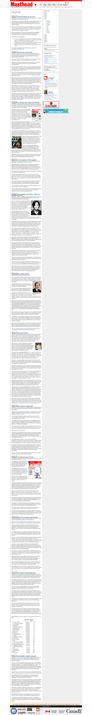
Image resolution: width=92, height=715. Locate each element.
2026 (46, 12)
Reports (65, 5)
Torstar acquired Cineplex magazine (50, 47)
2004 (46, 36)
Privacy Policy (71, 704)
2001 (46, 40)
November (48, 21)
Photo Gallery (52, 5)
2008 (46, 17)
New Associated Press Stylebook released (51, 63)
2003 (46, 37)
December (48, 20)
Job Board (20, 704)
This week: (49, 7)
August (48, 25)
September (48, 24)
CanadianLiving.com (27, 60)
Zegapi (22, 134)
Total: (45, 7)
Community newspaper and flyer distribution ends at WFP (49, 55)
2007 (46, 18)
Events (55, 2)
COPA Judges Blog (51, 77)
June (47, 27)
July (47, 26)
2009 (46, 16)
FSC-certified (22, 107)
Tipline (58, 704)
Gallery (41, 704)
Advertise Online (63, 704)
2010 (46, 15)
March (48, 30)
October (48, 23)
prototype (30, 130)
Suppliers (45, 2)
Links (53, 2)
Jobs (41, 5)
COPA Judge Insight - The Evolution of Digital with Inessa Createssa (51, 95)
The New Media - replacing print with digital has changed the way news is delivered (51, 86)
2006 (46, 34)
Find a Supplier (26, 704)
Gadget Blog (50, 91)
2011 (46, 14)
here (36, 358)
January (48, 32)
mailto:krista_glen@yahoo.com (18, 49)
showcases (24, 147)
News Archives (53, 704)
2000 (46, 41)
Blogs (45, 5)
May (47, 28)
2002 (46, 39)
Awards (59, 5)
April (48, 29)
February (48, 31)
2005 (46, 35)
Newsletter (41, 2)
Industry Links (46, 704)
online (31, 588)
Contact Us (77, 704)
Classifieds (49, 2)
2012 (46, 13)
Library (58, 2)
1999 (46, 42)
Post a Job (41, 7)
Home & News (15, 704)
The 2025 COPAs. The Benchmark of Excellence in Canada (51, 99)
